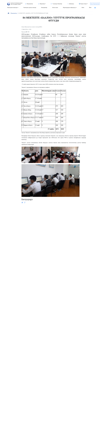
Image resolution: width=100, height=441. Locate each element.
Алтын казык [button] (55, 7)
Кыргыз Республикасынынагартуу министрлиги (16, 4)
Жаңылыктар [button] (30, 3)
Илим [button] (83, 7)
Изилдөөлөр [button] (44, 7)
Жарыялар (42, 3)
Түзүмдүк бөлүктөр (57, 3)
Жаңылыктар (14, 13)
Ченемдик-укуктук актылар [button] (29, 7)
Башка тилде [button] (84, 3)
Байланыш (71, 3)
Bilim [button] (90, 7)
